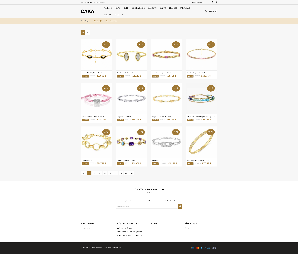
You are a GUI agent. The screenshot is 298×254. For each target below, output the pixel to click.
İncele (85, 76)
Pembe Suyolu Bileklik (196, 73)
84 (121, 173)
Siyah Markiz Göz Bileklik (92, 73)
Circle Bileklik (87, 160)
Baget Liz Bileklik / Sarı (161, 116)
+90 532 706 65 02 (99, 2)
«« (83, 173)
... (115, 173)
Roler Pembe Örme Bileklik (93, 116)
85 (126, 173)
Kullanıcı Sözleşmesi (125, 228)
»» (132, 173)
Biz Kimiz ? (85, 228)
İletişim (188, 228)
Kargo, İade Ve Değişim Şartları (129, 231)
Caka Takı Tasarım (95, 247)
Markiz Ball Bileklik (125, 73)
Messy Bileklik (158, 160)
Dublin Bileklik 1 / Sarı (126, 160)
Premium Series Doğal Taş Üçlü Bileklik (201, 116)
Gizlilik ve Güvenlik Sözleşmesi (129, 235)
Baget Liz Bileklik (124, 116)
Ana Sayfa (85, 21)
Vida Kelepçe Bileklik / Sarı (198, 160)
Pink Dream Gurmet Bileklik (163, 73)
